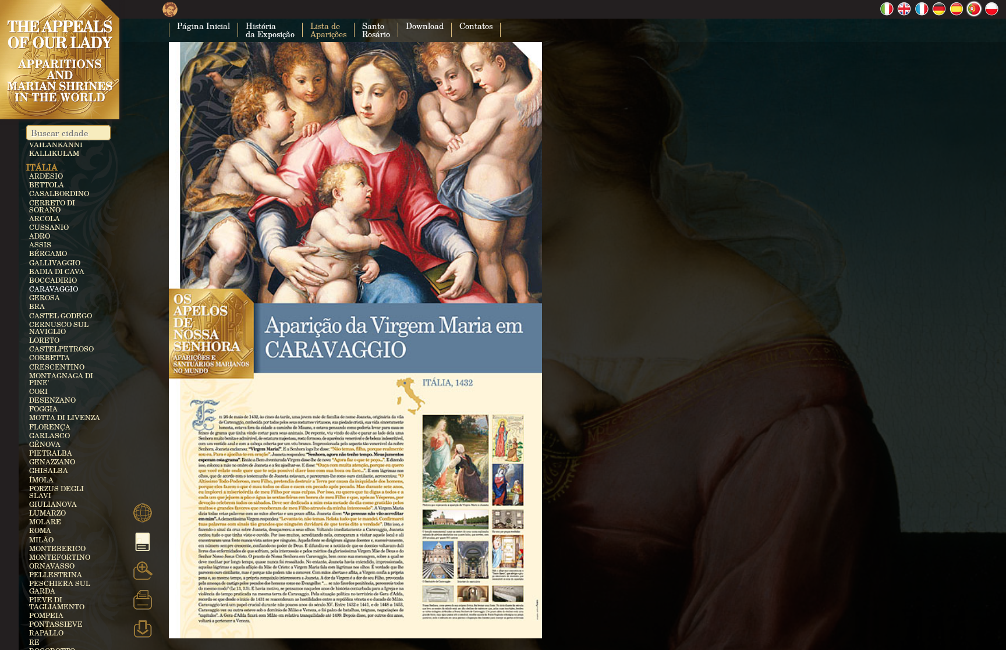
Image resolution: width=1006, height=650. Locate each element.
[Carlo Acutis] (170, 12)
